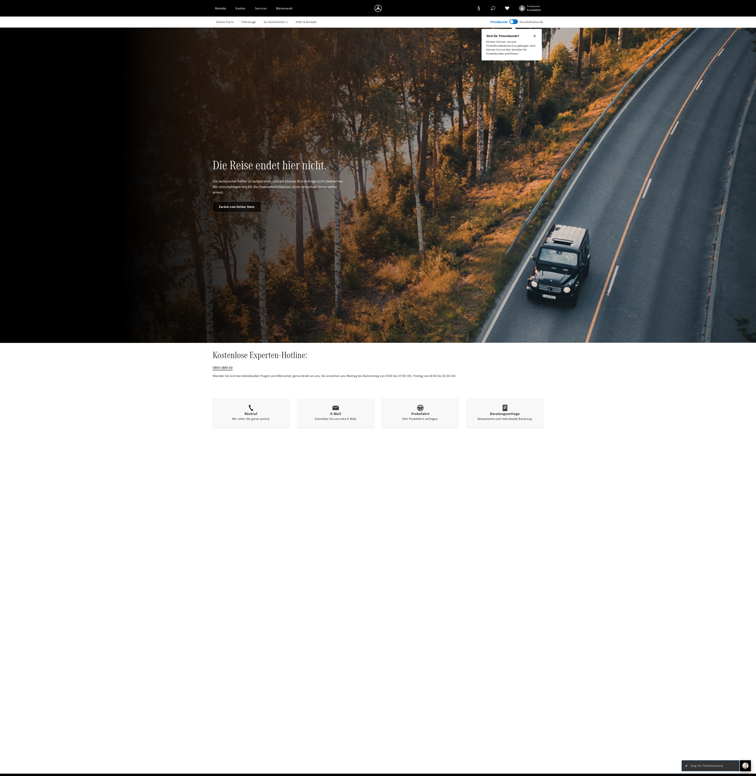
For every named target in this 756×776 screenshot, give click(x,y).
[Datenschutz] (479, 8)
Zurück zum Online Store (237, 207)
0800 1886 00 (223, 368)
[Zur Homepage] (378, 8)
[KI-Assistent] (745, 766)
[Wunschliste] (507, 8)
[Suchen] (493, 8)
